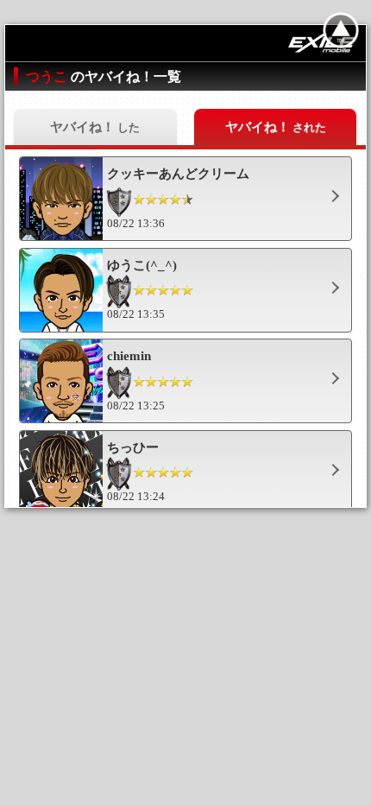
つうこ (48, 76)
